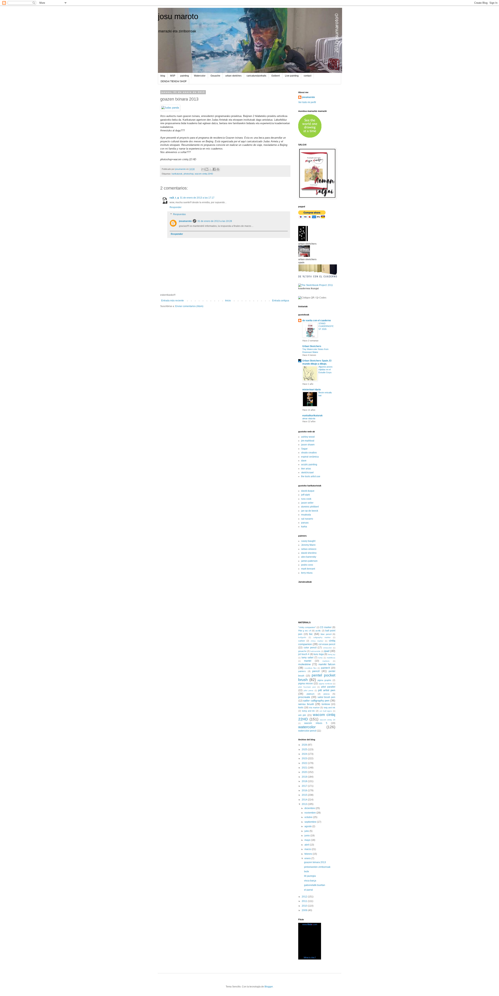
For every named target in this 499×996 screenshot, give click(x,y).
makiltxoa (331, 658)
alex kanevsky (308, 556)
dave (303, 460)
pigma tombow (325, 684)
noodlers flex (310, 668)
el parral (308, 889)
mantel (307, 661)
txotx (306, 871)
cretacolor (327, 648)
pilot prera (308, 690)
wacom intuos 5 (315, 723)
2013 (305, 804)
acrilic (318, 630)
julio (307, 831)
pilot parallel (328, 686)
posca (326, 694)
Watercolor (199, 75)
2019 (305, 776)
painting (184, 75)
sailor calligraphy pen (316, 700)
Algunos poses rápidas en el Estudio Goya (326, 370)
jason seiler (307, 502)
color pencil (310, 647)
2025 (305, 749)
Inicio (228, 300)
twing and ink (308, 711)
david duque (307, 491)
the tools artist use (310, 476)
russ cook (306, 499)
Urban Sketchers (311, 346)
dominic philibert (310, 506)
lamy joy (331, 654)
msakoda (306, 514)
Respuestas (179, 214)
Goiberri (275, 75)
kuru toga (319, 654)
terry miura (306, 572)
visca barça (310, 880)
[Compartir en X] (210, 169)
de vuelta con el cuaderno (316, 320)
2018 (305, 781)
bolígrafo (302, 637)
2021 (305, 767)
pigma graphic (324, 680)
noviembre (310, 812)
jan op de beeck (309, 510)
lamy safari (307, 657)
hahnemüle (315, 651)
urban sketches (233, 75)
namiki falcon (327, 664)
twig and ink (329, 707)
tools (300, 707)
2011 (305, 901)
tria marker (314, 707)
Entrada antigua (280, 300)
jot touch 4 (303, 654)
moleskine (304, 664)
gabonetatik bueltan (314, 885)
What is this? (310, 957)
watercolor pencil (307, 730)
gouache (302, 651)
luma (320, 658)
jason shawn (308, 444)
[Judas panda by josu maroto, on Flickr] (170, 107)
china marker (317, 641)
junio (307, 835)
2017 (305, 786)
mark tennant (308, 568)
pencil (315, 671)
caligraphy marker (322, 637)
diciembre (310, 808)
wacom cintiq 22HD (204, 174)
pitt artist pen (326, 690)
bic (311, 634)
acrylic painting (309, 464)
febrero (308, 854)
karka (304, 526)
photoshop (189, 174)
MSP (172, 75)
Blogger (269, 986)
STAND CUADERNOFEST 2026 (326, 326)
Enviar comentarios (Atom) (189, 306)
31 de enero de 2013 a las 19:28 (214, 221)
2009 (305, 910)
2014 (305, 799)
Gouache (215, 75)
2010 (305, 905)
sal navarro (307, 518)
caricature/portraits (256, 75)
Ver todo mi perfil (307, 102)
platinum (310, 694)
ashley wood (308, 436)
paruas (305, 522)
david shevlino (309, 553)
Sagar (304, 448)
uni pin (302, 715)
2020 (305, 772)
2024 (305, 754)
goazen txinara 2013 (315, 862)
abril (307, 844)
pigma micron (305, 683)
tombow (326, 704)
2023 (305, 758)
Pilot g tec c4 (304, 630)
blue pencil (326, 634)
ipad (326, 650)
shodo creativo (309, 452)
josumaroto (185, 221)
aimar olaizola (308, 418)
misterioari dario (311, 389)
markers (325, 661)
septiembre (310, 822)
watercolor (307, 727)
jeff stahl (305, 494)
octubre (308, 817)
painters (302, 671)
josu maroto (178, 16)
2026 (305, 744)
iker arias (306, 468)
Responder (175, 207)
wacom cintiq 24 (327, 720)
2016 (305, 790)
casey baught (308, 541)
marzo (308, 849)
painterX (325, 668)
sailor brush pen (326, 697)
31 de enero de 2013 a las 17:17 (197, 197)
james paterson (309, 561)
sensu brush (306, 704)
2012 (305, 896)
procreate (304, 697)
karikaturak (177, 174)
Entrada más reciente (172, 300)
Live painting (292, 75)
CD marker (326, 627)
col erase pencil (327, 644)
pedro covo (307, 564)
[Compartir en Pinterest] (218, 169)
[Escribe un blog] (207, 169)
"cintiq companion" (307, 627)
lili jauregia (310, 876)
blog (162, 75)
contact (307, 75)
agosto (308, 826)
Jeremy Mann (308, 545)
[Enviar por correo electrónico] (203, 169)
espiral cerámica (310, 456)
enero (307, 858)
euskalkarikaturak (312, 415)
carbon (301, 641)
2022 (305, 763)
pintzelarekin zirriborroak (317, 867)
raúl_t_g (174, 197)
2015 (305, 795)
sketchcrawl (307, 472)
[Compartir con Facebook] (214, 169)
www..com (309, 924)
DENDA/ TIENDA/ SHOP (174, 81)
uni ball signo (325, 711)
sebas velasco (308, 549)
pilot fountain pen (307, 687)
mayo (307, 840)
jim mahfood (307, 440)
